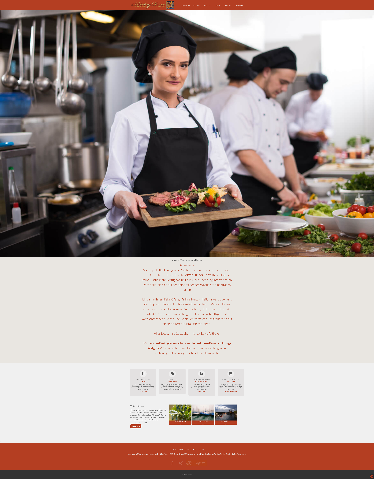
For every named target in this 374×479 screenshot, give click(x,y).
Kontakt (228, 5)
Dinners (196, 5)
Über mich (186, 5)
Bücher (207, 5)
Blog (218, 5)
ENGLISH (239, 5)
